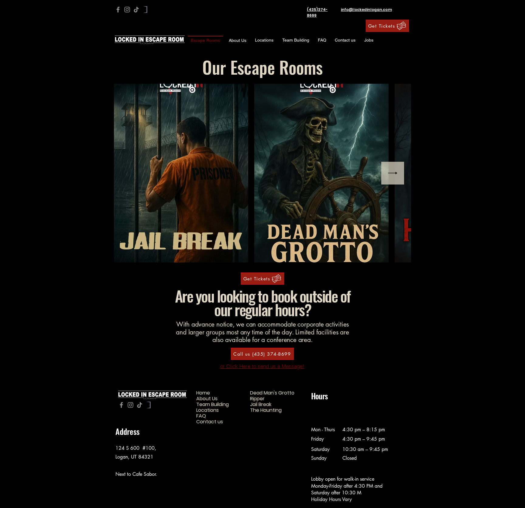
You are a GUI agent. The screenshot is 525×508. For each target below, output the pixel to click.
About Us (207, 398)
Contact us (209, 422)
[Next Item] (392, 173)
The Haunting (266, 410)
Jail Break (260, 404)
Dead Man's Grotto (272, 393)
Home (203, 393)
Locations (207, 410)
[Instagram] (127, 9)
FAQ (201, 416)
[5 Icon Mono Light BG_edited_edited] (145, 9)
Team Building (212, 404)
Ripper (257, 398)
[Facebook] (118, 9)
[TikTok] (136, 9)
